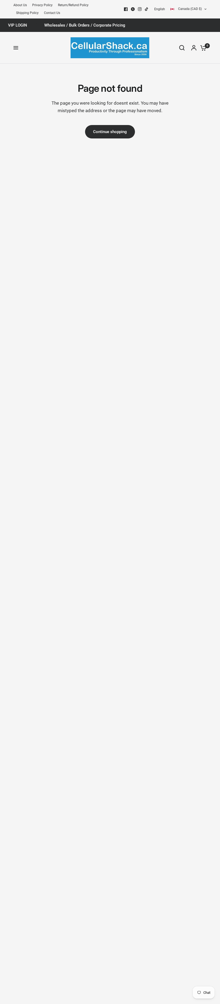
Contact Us (52, 13)
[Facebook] (125, 9)
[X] (132, 9)
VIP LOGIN (17, 25)
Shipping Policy (27, 13)
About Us (20, 5)
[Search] (182, 48)
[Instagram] (139, 9)
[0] (202, 48)
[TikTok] (146, 9)
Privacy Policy (42, 5)
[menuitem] (21, 5)
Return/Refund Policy (73, 5)
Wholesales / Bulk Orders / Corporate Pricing (84, 25)
